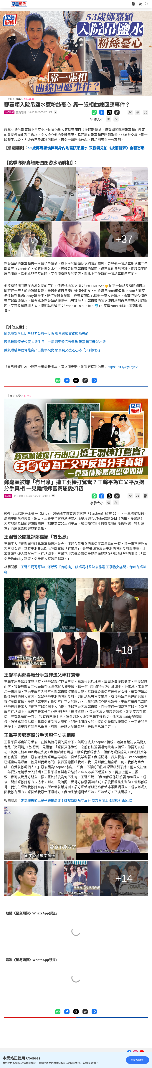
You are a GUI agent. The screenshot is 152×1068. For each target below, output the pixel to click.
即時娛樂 (29, 99)
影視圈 (28, 395)
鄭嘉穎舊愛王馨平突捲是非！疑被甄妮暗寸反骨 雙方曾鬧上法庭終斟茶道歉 (76, 800)
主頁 (10, 99)
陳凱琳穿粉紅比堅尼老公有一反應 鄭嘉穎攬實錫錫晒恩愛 (46, 333)
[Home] (19, 4)
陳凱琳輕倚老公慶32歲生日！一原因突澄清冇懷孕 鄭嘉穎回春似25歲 (55, 342)
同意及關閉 (136, 1060)
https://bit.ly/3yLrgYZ (123, 367)
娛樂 (18, 99)
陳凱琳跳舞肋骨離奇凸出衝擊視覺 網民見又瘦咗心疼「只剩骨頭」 (53, 350)
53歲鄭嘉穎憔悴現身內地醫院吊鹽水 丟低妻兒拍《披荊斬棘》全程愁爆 (86, 148)
